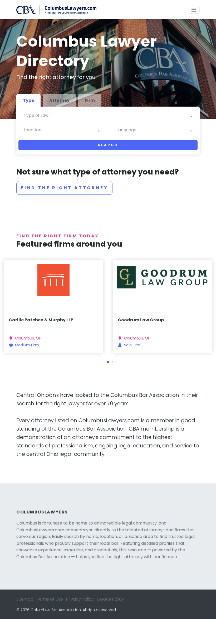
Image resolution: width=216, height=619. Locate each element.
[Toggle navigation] (194, 10)
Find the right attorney (64, 188)
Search (108, 145)
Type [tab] (28, 100)
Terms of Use (50, 599)
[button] (108, 362)
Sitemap (24, 599)
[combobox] (108, 117)
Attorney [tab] (59, 100)
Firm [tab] (90, 100)
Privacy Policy (80, 599)
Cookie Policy (110, 599)
